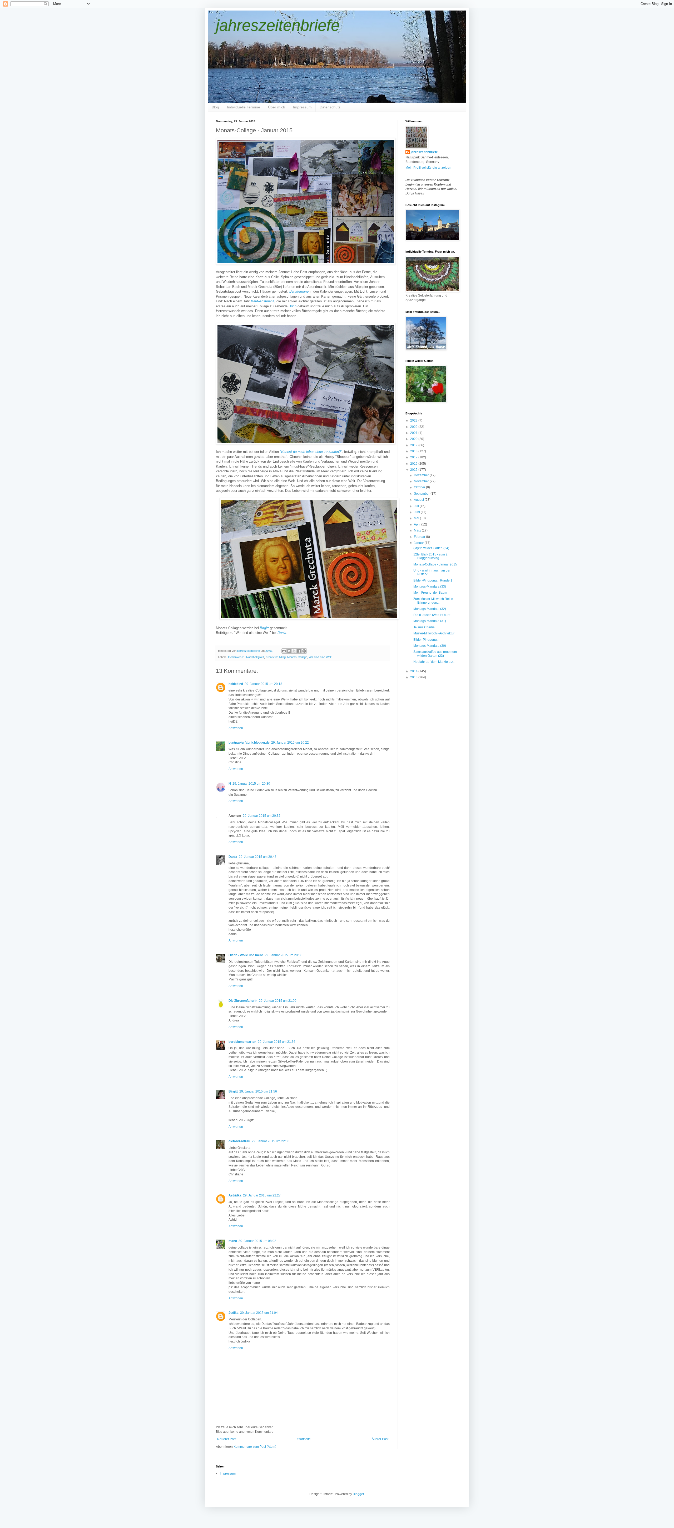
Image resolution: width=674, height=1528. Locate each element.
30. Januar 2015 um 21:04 (259, 1313)
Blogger (358, 1494)
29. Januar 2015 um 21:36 (276, 1042)
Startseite (304, 1439)
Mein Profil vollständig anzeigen (428, 167)
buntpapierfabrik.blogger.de (249, 742)
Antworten (236, 728)
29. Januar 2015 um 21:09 (277, 1001)
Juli (417, 506)
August (419, 500)
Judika (234, 1313)
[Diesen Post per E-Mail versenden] (284, 651)
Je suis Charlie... (425, 627)
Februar (420, 537)
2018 (414, 451)
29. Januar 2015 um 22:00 (270, 1141)
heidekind (236, 684)
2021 (414, 433)
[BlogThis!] (289, 651)
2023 (414, 420)
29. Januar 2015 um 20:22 (290, 742)
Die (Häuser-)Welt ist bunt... (433, 615)
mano (233, 1241)
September (422, 493)
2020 (414, 439)
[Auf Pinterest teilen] (304, 651)
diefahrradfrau (239, 1141)
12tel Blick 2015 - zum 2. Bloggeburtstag (430, 556)
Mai (417, 518)
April (417, 524)
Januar (419, 543)
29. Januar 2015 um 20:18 (263, 684)
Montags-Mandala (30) (429, 646)
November (422, 481)
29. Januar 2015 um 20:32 (261, 816)
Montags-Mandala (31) (429, 621)
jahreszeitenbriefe (278, 25)
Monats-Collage (297, 657)
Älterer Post (380, 1439)
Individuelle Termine (243, 107)
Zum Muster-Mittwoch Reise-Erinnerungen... (433, 600)
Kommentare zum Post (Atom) (255, 1447)
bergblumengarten (242, 1042)
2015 (414, 470)
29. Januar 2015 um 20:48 (257, 857)
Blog (215, 107)
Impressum (302, 107)
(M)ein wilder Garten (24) (431, 548)
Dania (233, 857)
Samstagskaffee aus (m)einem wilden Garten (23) (435, 653)
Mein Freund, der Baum (430, 592)
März (418, 530)
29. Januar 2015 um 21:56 (258, 1091)
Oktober (420, 487)
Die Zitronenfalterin (243, 1001)
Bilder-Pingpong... (426, 640)
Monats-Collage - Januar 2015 (435, 564)
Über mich (276, 107)
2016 (414, 463)
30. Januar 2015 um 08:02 (257, 1241)
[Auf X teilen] (294, 651)
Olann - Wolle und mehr (246, 955)
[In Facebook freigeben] (299, 651)
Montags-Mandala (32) (429, 609)
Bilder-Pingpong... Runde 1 (432, 580)
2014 (414, 671)
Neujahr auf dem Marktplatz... (434, 662)
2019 (414, 445)
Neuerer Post (226, 1439)
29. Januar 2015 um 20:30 (251, 783)
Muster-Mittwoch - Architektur (433, 633)
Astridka (235, 1195)
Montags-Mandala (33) (429, 586)
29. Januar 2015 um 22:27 (262, 1195)
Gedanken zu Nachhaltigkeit (246, 657)
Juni (417, 512)
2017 (414, 457)
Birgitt (233, 1091)
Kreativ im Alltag (276, 657)
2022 (414, 427)
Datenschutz (330, 107)
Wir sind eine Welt (320, 657)
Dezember (422, 475)
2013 (414, 677)
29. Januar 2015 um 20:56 (283, 955)
